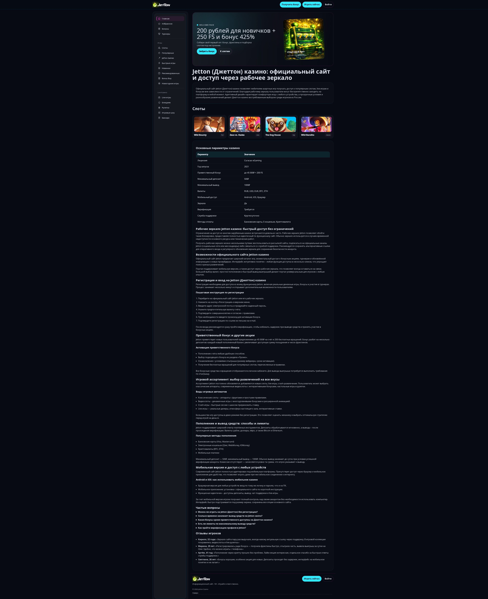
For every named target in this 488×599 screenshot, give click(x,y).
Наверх (195, 593)
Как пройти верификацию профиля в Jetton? (222, 527)
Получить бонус (290, 4)
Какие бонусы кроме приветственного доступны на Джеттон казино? (235, 519)
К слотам (225, 51)
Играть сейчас (312, 4)
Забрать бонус (207, 51)
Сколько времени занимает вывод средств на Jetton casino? (230, 515)
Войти (328, 4)
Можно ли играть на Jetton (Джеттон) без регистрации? (228, 512)
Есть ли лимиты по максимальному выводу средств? (226, 523)
